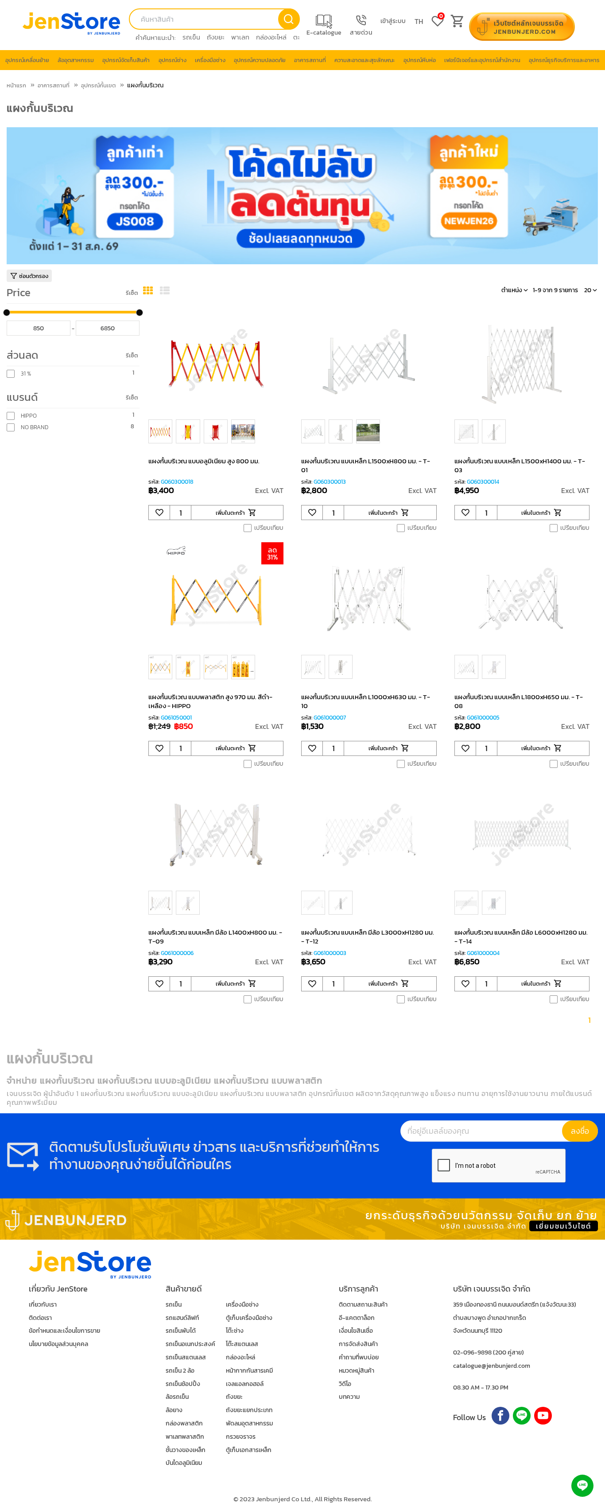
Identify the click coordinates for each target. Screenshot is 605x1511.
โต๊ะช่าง (235, 1330)
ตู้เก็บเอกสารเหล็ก (248, 1450)
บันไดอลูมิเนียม (184, 1463)
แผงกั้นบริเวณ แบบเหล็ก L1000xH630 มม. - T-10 (365, 701)
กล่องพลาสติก (184, 1423)
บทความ (349, 1396)
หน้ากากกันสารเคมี (249, 1370)
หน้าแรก (16, 85)
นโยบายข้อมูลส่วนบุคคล (58, 1344)
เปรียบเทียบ (268, 528)
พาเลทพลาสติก (185, 1436)
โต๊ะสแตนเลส (242, 1344)
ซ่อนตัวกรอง (33, 276)
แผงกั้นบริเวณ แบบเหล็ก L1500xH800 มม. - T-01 (365, 465)
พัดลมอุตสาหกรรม (249, 1423)
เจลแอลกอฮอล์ (245, 1384)
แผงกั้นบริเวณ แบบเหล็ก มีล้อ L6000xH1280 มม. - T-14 (521, 936)
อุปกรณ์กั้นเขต (98, 85)
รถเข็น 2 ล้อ (180, 1370)
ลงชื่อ (580, 1131)
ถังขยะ (216, 37)
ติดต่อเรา (40, 1318)
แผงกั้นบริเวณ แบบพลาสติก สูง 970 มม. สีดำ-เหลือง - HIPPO (210, 701)
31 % (26, 374)
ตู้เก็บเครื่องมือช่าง (249, 1318)
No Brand (34, 427)
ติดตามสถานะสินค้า (363, 1304)
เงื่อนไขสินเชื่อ (356, 1330)
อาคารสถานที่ (54, 85)
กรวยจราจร (241, 1436)
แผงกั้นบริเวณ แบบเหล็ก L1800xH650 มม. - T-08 (518, 701)
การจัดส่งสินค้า (358, 1344)
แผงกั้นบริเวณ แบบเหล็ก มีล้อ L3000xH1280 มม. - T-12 (367, 936)
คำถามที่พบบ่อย (359, 1357)
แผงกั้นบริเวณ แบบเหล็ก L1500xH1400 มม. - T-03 (519, 465)
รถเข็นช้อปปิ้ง (183, 1384)
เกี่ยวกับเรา (43, 1304)
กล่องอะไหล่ (271, 37)
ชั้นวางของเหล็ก (186, 1450)
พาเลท (240, 37)
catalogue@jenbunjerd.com (491, 1365)
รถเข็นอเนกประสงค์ (190, 1344)
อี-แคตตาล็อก (357, 1318)
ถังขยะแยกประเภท (249, 1410)
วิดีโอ (345, 1384)
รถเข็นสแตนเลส (186, 1357)
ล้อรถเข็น (177, 1396)
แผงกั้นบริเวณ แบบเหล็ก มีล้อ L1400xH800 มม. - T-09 (215, 936)
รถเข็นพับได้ (181, 1330)
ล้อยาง (174, 1410)
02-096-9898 (472, 1352)
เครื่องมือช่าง (242, 1304)
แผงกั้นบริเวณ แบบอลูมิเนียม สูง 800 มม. (204, 461)
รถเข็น (191, 37)
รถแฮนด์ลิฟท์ (182, 1318)
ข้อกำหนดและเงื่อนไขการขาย (64, 1330)
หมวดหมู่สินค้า (356, 1370)
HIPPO (29, 416)
